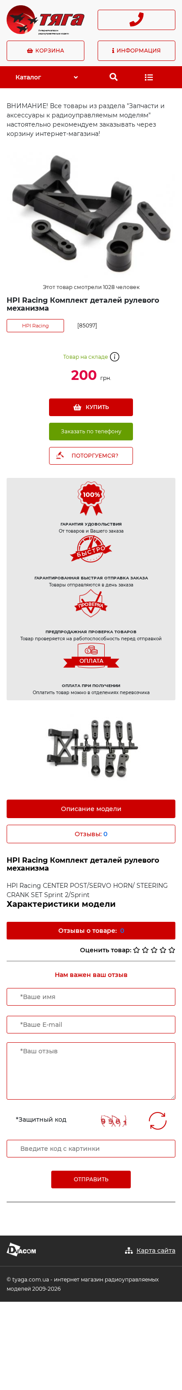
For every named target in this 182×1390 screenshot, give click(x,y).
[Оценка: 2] (145, 950)
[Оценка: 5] (171, 950)
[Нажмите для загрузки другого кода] (114, 1121)
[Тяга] (45, 19)
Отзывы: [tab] (91, 834)
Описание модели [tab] (91, 809)
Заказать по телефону (91, 431)
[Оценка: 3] (154, 950)
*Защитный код (41, 1119)
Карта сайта (155, 1251)
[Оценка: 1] (136, 950)
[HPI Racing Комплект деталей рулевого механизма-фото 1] (91, 750)
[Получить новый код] (158, 1121)
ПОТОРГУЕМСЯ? (95, 455)
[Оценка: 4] (163, 950)
